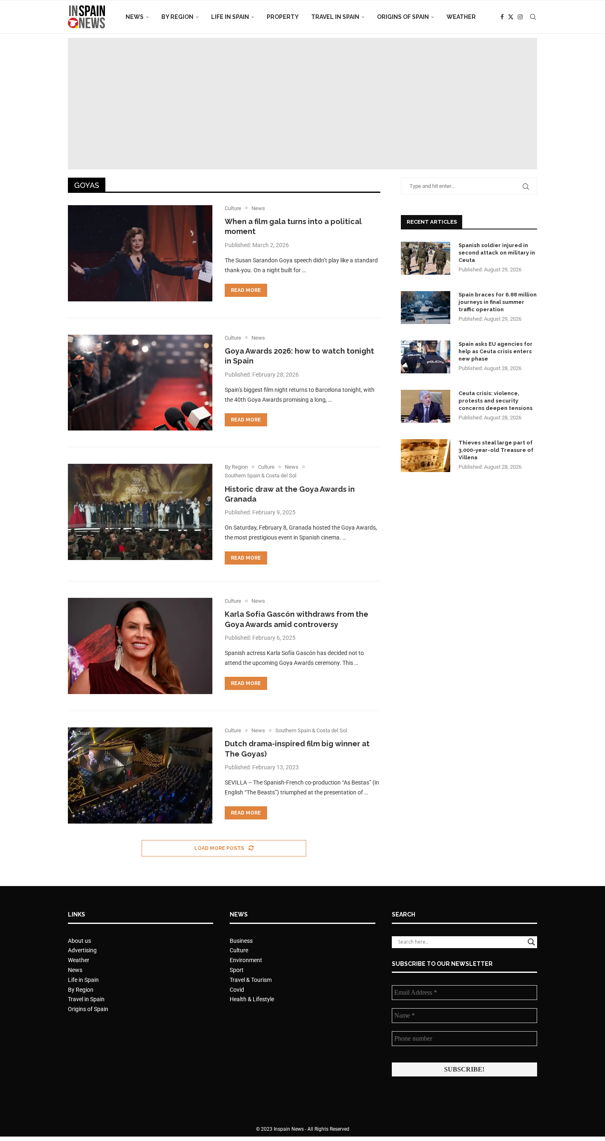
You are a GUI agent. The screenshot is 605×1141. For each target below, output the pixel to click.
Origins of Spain (403, 17)
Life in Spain (230, 17)
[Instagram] (520, 16)
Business (241, 940)
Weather (461, 17)
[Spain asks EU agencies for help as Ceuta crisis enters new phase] (425, 356)
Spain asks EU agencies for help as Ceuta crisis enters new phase (495, 351)
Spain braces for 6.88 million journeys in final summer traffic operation (497, 302)
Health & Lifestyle (252, 999)
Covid (237, 989)
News (135, 17)
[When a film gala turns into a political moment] (140, 253)
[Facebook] (502, 16)
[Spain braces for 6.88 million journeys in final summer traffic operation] (425, 307)
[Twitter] (511, 16)
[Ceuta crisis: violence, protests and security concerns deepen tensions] (425, 406)
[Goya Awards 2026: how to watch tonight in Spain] (140, 383)
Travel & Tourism (251, 980)
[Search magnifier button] (531, 942)
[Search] (533, 16)
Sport (237, 970)
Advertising (82, 950)
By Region (177, 17)
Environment (246, 960)
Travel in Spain (335, 17)
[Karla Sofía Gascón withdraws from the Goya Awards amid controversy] (140, 646)
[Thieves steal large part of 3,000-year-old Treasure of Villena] (425, 455)
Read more (246, 290)
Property (283, 17)
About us (79, 940)
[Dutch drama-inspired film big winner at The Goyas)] (140, 775)
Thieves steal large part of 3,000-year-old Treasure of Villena (495, 450)
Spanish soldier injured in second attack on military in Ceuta (496, 252)
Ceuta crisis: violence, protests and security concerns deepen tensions (495, 400)
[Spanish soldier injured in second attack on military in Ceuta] (425, 258)
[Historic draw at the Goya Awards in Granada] (140, 512)
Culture (239, 950)
